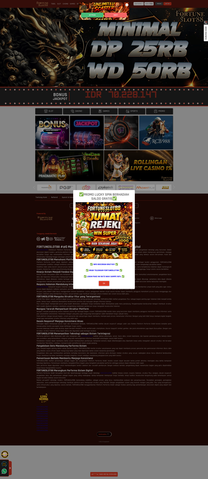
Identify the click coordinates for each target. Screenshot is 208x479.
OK (104, 283)
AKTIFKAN (92, 15)
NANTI (116, 15)
